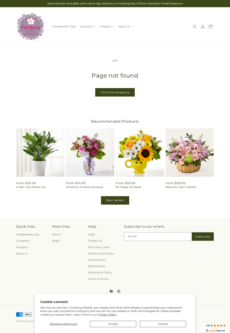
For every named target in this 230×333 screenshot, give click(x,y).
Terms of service (98, 278)
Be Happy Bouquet (128, 187)
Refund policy (96, 266)
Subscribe (202, 236)
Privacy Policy (107, 314)
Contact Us (95, 240)
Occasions (22, 240)
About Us (22, 253)
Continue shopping (115, 92)
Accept (113, 324)
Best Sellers (115, 200)
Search (56, 234)
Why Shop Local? (99, 247)
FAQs (91, 234)
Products (22, 247)
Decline (163, 324)
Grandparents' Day (28, 234)
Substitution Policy (100, 272)
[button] (88, 26)
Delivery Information (101, 253)
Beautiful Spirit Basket (180, 187)
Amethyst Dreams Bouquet (84, 187)
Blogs (55, 240)
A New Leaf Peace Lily (31, 187)
